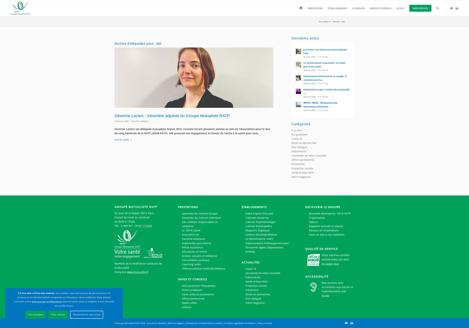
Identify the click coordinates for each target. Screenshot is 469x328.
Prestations (188, 207)
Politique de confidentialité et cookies (204, 323)
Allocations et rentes (194, 251)
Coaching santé (191, 264)
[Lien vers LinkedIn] (457, 8)
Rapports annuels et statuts (326, 226)
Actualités (251, 262)
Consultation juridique (196, 260)
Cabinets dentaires (257, 217)
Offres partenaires (302, 160)
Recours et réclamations (324, 230)
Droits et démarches (303, 143)
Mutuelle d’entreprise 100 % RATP (330, 213)
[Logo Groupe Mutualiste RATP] (22, 8)
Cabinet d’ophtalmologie (260, 222)
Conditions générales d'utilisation (240, 323)
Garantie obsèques (193, 239)
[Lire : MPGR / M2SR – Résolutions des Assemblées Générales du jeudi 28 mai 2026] (298, 104)
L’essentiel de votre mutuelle (262, 273)
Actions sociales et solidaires (199, 256)
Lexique (186, 307)
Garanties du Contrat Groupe (200, 213)
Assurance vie (190, 234)
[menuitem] (301, 8)
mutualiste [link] (159, 129)
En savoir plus (330, 263)
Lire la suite (122, 139)
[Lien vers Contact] (451, 8)
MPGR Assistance (192, 247)
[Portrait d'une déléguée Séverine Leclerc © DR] (194, 77)
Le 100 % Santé (191, 230)
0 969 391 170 (129, 226)
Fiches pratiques (192, 290)
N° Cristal (145, 226)
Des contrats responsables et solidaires (200, 224)
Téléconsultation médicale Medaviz (203, 268)
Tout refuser (58, 314)
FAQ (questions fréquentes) (198, 285)
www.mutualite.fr (137, 272)
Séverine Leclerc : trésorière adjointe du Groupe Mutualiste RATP (172, 115)
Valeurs (313, 222)
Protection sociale (302, 168)
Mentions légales (176, 323)
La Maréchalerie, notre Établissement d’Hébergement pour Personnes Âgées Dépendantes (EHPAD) (267, 245)
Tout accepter (35, 314)
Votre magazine (301, 177)
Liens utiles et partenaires (198, 294)
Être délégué (142, 121)
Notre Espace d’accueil (259, 213)
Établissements (254, 207)
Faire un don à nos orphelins (326, 234)
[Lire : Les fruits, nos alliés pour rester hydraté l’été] (298, 51)
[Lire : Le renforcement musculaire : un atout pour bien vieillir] (298, 64)
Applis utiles (189, 303)
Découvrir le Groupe (322, 207)
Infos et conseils (192, 279)
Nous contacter (265, 323)
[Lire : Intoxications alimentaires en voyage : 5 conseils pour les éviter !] (298, 78)
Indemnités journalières (196, 243)
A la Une (296, 130)
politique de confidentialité (47, 301)
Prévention (298, 164)
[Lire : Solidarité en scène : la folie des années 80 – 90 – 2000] (298, 91)
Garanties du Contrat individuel (201, 217)
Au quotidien (299, 134)
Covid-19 (296, 138)
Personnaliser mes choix (86, 314)
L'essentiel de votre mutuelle (308, 155)
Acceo (325, 295)
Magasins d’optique (257, 230)
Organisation (317, 217)
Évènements (298, 151)
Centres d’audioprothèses (261, 234)
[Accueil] (301, 8)
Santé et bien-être (302, 172)
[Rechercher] (437, 8)
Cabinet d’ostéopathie (258, 226)
